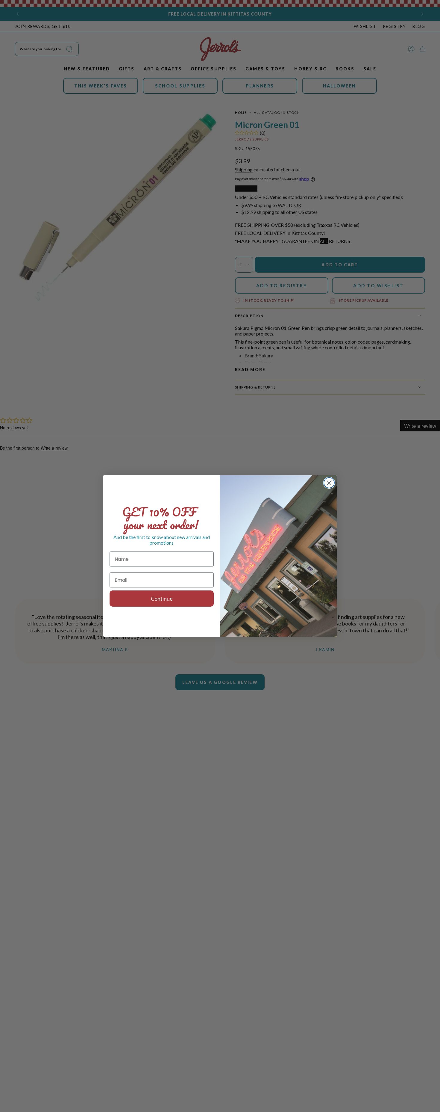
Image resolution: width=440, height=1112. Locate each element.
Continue (162, 598)
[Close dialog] (329, 483)
